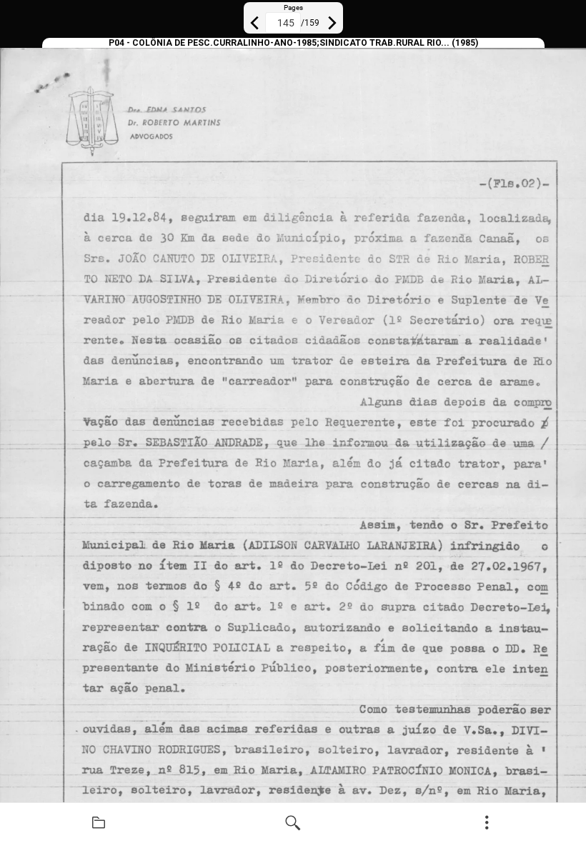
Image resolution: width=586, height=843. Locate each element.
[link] (98, 823)
